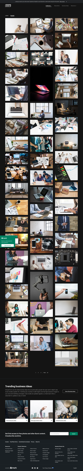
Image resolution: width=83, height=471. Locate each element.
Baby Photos (20, 460)
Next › (45, 372)
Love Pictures (45, 456)
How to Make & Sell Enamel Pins (71, 452)
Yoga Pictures (32, 458)
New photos (57, 5)
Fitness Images (45, 458)
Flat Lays (19, 454)
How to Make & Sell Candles (59, 461)
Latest (6, 15)
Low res (23, 31)
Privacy (32, 441)
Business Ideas (58, 448)
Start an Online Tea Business (58, 452)
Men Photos (32, 456)
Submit (73, 433)
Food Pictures (45, 450)
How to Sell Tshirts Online (73, 460)
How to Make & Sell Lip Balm (59, 456)
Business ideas (65, 5)
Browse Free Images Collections (9, 451)
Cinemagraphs (45, 454)
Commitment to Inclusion (24, 441)
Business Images (21, 448)
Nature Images (33, 450)
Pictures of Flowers (21, 458)
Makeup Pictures (46, 448)
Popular (12, 15)
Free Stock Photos (8, 448)
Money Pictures (33, 452)
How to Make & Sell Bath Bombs (72, 449)
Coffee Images (20, 450)
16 (47, 372)
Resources (73, 5)
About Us (38, 441)
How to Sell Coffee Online (73, 455)
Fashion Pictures (33, 448)
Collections (48, 5)
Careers (7, 441)
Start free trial (7, 245)
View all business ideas (70, 391)
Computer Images (46, 452)
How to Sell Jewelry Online (71, 458)
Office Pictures (20, 452)
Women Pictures (21, 456)
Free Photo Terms (14, 441)
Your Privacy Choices (47, 468)
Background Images (34, 454)
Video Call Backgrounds (34, 460)
